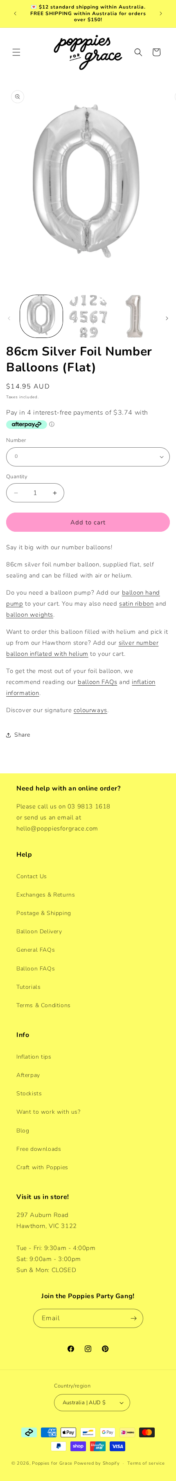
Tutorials (28, 987)
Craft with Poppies (42, 1167)
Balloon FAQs (35, 969)
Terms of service (146, 1463)
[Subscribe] (134, 1318)
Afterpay (28, 1075)
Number (16, 440)
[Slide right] (167, 318)
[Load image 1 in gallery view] (41, 316)
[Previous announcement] (15, 13)
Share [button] (22, 735)
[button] (16, 52)
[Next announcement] (161, 13)
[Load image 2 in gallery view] (88, 316)
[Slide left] (9, 318)
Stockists (29, 1093)
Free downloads (38, 1149)
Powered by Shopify (97, 1463)
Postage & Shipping (43, 913)
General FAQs (35, 950)
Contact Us (31, 876)
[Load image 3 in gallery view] (134, 316)
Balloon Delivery (39, 931)
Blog (22, 1131)
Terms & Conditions (43, 1005)
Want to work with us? (48, 1112)
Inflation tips (33, 1057)
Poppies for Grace (52, 1463)
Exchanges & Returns (45, 895)
